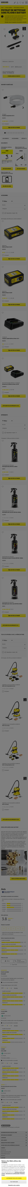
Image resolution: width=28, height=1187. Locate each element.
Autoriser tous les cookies (14, 1178)
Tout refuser (14, 1181)
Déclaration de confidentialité (13, 1173)
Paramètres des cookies (14, 1185)
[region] (14, 1173)
